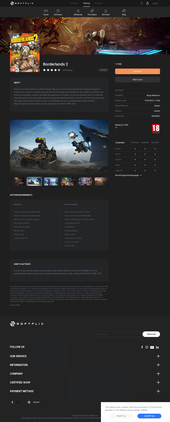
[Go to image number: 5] (102, 181)
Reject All (121, 416)
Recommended (71, 204)
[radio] (44, 70)
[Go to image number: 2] (51, 181)
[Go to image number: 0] (17, 181)
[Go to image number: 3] (68, 181)
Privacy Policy (15, 305)
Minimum (18, 204)
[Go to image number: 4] (85, 181)
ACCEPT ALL (149, 416)
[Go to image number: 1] (34, 181)
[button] (142, 3)
